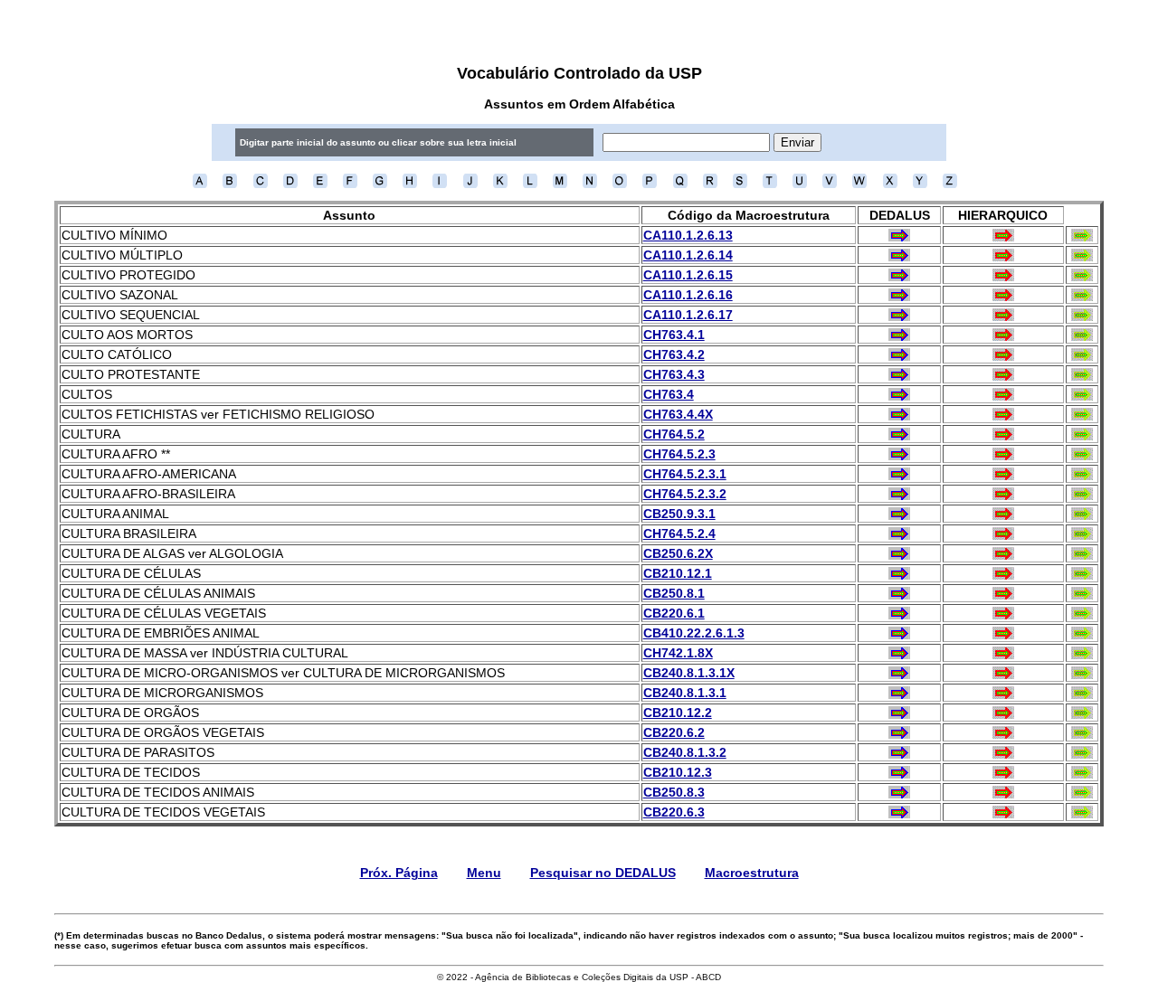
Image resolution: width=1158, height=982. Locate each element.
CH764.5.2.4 (679, 533)
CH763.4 (668, 394)
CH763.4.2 (674, 354)
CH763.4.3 (674, 374)
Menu (484, 872)
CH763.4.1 (674, 334)
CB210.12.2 (677, 712)
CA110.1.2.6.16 (688, 295)
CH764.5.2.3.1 (684, 474)
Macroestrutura (752, 872)
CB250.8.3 (674, 792)
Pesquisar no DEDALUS (603, 872)
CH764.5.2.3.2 (684, 493)
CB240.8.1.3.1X (689, 673)
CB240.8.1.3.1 (684, 692)
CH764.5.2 (674, 434)
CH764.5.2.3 (679, 454)
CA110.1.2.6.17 (688, 314)
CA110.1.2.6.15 (688, 275)
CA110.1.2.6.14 (688, 255)
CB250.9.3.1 (679, 513)
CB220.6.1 (674, 613)
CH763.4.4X (678, 414)
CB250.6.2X (678, 553)
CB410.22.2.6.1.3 (694, 633)
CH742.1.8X (678, 653)
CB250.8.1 (674, 593)
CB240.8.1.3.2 (684, 752)
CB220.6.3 (674, 812)
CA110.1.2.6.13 (688, 235)
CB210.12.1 (677, 573)
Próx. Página (399, 872)
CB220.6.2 (674, 732)
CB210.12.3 (677, 772)
